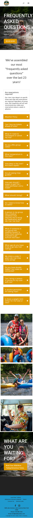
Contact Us (11, 501)
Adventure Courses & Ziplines (13, 499)
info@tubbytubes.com (18, 513)
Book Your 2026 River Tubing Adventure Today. (15, 467)
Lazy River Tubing (16, 497)
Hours (24, 499)
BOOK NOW (10, 41)
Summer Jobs (20, 501)
